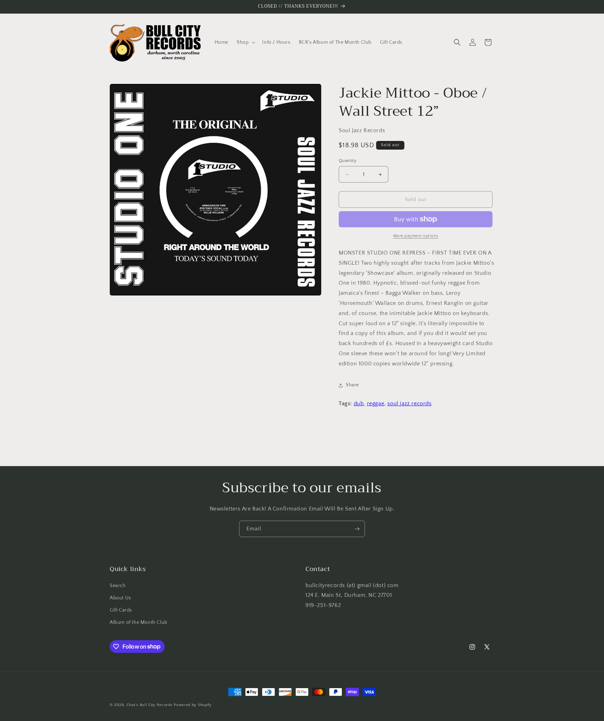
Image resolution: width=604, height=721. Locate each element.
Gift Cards (121, 610)
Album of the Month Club (138, 622)
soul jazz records (409, 403)
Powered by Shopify (193, 705)
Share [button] (352, 385)
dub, (359, 403)
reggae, (376, 403)
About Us (120, 598)
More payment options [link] (415, 236)
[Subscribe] (357, 529)
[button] (245, 42)
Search (118, 585)
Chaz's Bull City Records (150, 705)
